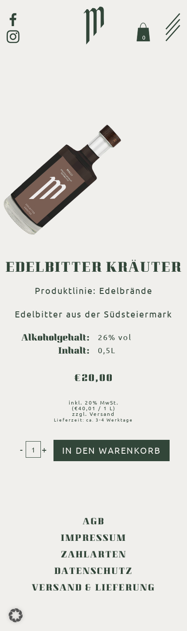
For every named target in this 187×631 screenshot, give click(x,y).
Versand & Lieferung (93, 589)
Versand (102, 413)
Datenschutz (93, 572)
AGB (94, 523)
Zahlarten (94, 556)
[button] (15, 615)
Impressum (93, 539)
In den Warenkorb (111, 450)
